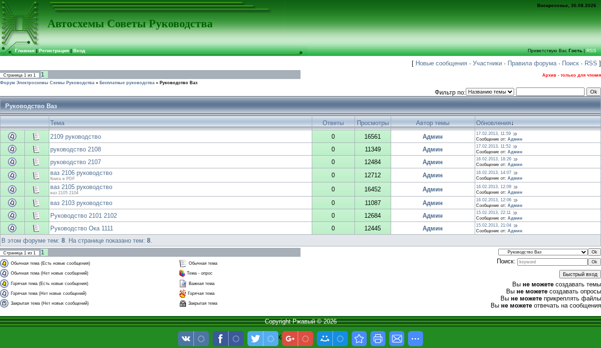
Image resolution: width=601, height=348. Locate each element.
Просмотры (373, 123)
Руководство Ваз (178, 82)
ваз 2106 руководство (81, 172)
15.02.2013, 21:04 (493, 225)
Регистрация (54, 50)
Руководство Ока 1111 (81, 228)
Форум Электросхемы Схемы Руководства (47, 82)
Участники (487, 63)
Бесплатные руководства (127, 82)
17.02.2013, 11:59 (493, 133)
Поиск (570, 63)
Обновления (493, 123)
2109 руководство (75, 136)
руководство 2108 (75, 149)
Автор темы (432, 123)
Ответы (333, 123)
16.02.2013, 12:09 (493, 186)
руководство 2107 (75, 162)
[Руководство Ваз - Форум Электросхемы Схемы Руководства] (359, 338)
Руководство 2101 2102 (83, 215)
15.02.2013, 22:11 (493, 212)
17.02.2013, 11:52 (493, 146)
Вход (79, 50)
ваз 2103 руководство (81, 202)
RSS (591, 50)
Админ (433, 136)
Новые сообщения (441, 63)
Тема (57, 123)
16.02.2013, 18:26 (493, 159)
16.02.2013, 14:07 (493, 172)
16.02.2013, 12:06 (493, 200)
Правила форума (532, 63)
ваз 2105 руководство (81, 186)
